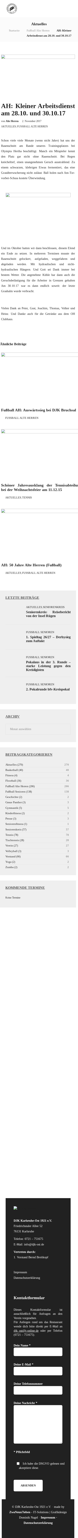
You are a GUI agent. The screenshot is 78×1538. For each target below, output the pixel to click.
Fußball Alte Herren (38, 30)
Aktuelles (8, 126)
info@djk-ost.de (34, 1244)
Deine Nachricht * (25, 1403)
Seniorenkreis (54, 607)
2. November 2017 (31, 121)
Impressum (20, 1272)
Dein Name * (22, 1345)
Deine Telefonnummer (28, 1383)
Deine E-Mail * (23, 1364)
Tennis (27, 497)
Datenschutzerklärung (27, 1277)
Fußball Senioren (40, 632)
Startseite (14, 30)
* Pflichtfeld (22, 1452)
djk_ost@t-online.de (26, 1330)
